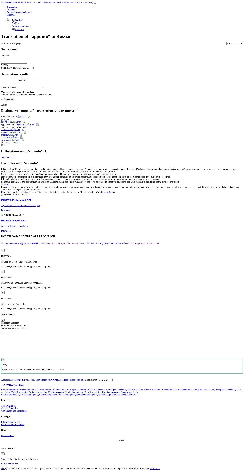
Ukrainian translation (74, 392)
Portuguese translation (225, 389)
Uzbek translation (56, 392)
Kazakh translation (170, 389)
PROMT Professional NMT (17, 199)
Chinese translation (188, 389)
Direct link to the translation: (13, 325)
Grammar (11, 15)
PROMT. (71, 2)
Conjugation (19, 12)
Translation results (9, 87)
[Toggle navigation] (95, 3)
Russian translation (27, 389)
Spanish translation (80, 389)
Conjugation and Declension (14, 411)
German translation (45, 389)
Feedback (19, 20)
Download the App (23, 26)
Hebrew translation (152, 389)
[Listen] (22, 116)
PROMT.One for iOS (10, 422)
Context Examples (9, 408)
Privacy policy (28, 380)
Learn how (155, 468)
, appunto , (6, 157)
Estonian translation (111, 392)
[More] (4, 184)
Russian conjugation (107, 394)
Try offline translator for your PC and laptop (20, 205)
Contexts (11, 9)
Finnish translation (93, 392)
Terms (18, 380)
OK (3, 468)
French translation (63, 389)
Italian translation (97, 389)
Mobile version (76, 380)
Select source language (11, 43)
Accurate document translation (14, 226)
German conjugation (48, 394)
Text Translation (8, 406)
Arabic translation (135, 389)
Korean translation (206, 389)
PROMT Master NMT (14, 220)
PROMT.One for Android (12, 424)
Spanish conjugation (10, 394)
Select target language (11, 68)
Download (6, 210)
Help (17, 23)
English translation (9, 389)
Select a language (93, 380)
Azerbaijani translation (116, 389)
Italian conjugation (67, 394)
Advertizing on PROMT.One (49, 380)
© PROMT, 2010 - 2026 (12, 385)
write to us (111, 192)
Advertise (19, 29)
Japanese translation (129, 392)
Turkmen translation (38, 392)
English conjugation (29, 394)
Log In (4, 464)
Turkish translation (19, 392)
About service (7, 380)
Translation (12, 7)
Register (14, 464)
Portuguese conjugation (86, 394)
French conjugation (126, 394)
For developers (7, 435)
